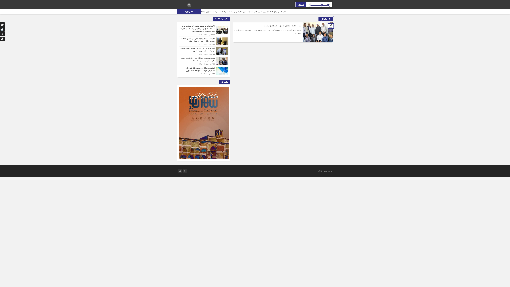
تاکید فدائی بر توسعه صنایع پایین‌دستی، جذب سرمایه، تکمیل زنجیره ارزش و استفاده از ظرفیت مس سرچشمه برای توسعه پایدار (256, 11)
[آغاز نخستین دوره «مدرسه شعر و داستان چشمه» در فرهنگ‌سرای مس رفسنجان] (204, 51)
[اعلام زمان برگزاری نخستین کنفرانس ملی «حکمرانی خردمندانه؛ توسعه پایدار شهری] (204, 70)
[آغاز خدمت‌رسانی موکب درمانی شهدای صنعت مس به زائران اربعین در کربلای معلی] (204, 41)
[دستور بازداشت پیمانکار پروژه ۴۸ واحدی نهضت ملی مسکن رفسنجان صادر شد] (204, 61)
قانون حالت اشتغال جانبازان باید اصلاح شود (282, 26)
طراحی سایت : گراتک (325, 171)
